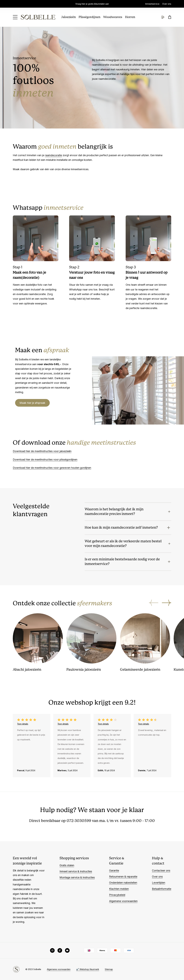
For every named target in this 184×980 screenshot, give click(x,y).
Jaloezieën (68, 17)
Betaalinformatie (161, 888)
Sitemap (109, 969)
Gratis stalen (67, 865)
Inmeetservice (152, 3)
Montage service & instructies (77, 877)
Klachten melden (119, 888)
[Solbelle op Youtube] (67, 950)
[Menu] (15, 17)
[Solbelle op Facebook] (59, 950)
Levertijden (158, 882)
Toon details (22, 724)
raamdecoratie (53, 155)
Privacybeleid (117, 894)
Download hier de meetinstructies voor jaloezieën (42, 451)
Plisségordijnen (89, 17)
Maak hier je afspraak (32, 402)
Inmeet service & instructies (76, 871)
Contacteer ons (161, 870)
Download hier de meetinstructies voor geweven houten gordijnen (52, 467)
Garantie (114, 870)
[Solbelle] (38, 17)
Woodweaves (112, 17)
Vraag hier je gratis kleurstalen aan (92, 3)
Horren (130, 17)
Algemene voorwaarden (123, 901)
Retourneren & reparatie (123, 876)
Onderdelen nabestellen (123, 882)
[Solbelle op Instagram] (52, 950)
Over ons (166, 3)
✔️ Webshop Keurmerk (87, 969)
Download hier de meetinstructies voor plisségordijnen (45, 459)
